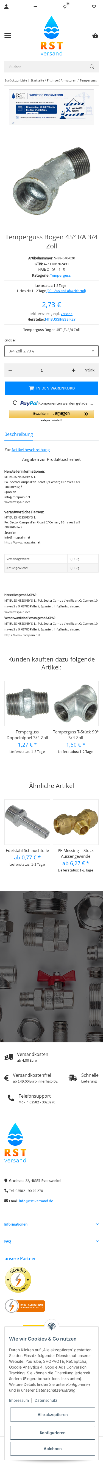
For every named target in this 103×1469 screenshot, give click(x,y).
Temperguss (60, 275)
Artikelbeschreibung (31, 449)
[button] (35, 7)
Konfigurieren (53, 1432)
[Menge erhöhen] (73, 370)
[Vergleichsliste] (65, 7)
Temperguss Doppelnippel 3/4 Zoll (27, 734)
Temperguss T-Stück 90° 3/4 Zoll (76, 734)
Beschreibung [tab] (18, 434)
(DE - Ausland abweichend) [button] (66, 290)
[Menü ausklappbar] (7, 35)
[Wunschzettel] (94, 7)
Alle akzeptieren (53, 1414)
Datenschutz (46, 1400)
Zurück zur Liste (15, 80)
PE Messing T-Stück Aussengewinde (76, 853)
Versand (67, 314)
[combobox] (51, 351)
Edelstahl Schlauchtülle (27, 850)
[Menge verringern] (10, 370)
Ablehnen (53, 1448)
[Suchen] (92, 66)
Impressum (19, 1400)
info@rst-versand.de (36, 1200)
